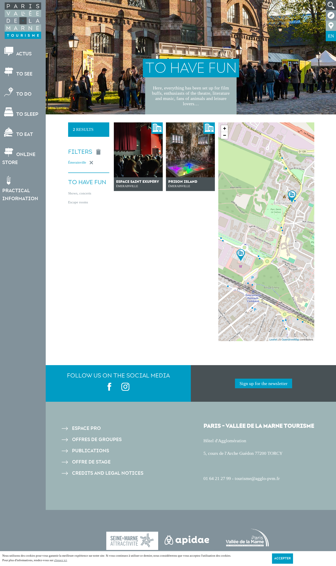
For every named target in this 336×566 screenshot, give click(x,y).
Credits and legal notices (107, 473)
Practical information (20, 195)
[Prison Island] (241, 255)
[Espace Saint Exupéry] (292, 196)
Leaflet (273, 339)
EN (331, 35)
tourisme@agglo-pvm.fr (257, 478)
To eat (24, 134)
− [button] (224, 135)
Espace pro (86, 428)
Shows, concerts (79, 193)
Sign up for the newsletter (264, 383)
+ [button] (224, 128)
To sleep (26, 114)
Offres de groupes (97, 439)
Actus (23, 54)
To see (23, 74)
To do (23, 94)
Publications (90, 451)
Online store (18, 158)
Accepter (282, 558)
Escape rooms (78, 202)
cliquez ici (60, 560)
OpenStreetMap (290, 339)
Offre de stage (91, 462)
